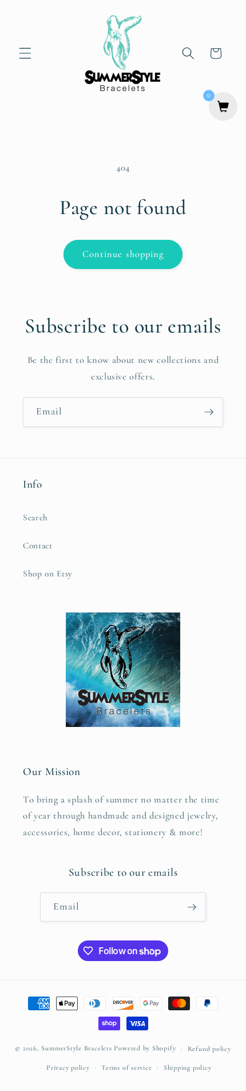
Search (35, 517)
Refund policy (209, 1049)
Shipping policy (188, 1068)
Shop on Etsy (48, 573)
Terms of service (126, 1068)
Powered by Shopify (145, 1049)
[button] (25, 53)
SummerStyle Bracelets (76, 1049)
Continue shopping (123, 254)
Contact (38, 545)
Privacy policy (68, 1068)
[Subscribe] (209, 412)
